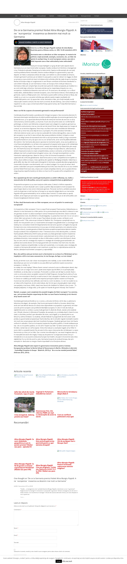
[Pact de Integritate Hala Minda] (96, 51)
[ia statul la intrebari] (89, 105)
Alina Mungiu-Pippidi (27, 16)
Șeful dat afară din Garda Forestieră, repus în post (24, 393)
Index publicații (41, 16)
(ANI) (96, 142)
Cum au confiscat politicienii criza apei (65, 416)
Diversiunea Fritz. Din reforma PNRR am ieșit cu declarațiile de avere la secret (46, 414)
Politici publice (62, 16)
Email (16, 535)
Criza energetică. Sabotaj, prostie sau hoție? (24, 416)
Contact (96, 16)
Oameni (51, 16)
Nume (16, 528)
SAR (16, 16)
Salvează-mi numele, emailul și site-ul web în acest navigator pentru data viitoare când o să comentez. (42, 551)
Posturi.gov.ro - (96, 169)
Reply (21, 497)
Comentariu (17, 509)
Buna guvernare (86, 16)
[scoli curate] (96, 34)
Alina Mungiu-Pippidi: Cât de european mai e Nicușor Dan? (66, 441)
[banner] (63, 8)
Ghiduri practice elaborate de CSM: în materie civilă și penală (96, 159)
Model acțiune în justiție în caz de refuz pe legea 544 (96, 128)
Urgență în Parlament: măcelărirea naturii (45, 393)
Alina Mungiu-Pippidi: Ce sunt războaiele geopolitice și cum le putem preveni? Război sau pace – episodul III (24, 443)
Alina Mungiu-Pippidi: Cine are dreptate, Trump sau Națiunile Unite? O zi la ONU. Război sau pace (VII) (46, 469)
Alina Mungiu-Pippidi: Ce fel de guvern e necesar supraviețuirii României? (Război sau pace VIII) (24, 467)
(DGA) (96, 156)
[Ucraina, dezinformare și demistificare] (96, 70)
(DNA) (96, 140)
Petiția (83, 119)
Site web (16, 542)
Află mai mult (67, 561)
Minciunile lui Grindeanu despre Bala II (67, 393)
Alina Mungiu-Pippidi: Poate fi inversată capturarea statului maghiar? (66, 465)
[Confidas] (87, 220)
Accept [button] (59, 561)
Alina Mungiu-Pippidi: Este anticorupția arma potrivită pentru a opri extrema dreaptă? (45, 442)
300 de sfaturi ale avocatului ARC (90, 117)
